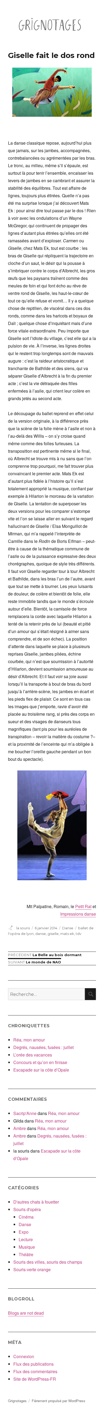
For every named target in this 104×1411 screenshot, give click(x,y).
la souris (23, 928)
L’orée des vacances (32, 1055)
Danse (67, 928)
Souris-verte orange (32, 1269)
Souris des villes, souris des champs (47, 1262)
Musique (27, 1247)
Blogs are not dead (26, 1313)
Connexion (23, 1356)
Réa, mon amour (29, 1040)
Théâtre (26, 1254)
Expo (24, 1232)
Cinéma (26, 1217)
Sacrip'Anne (25, 1113)
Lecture (26, 1239)
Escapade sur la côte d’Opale (41, 1070)
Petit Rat (83, 906)
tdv (78, 933)
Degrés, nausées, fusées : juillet (43, 1047)
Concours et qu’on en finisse (40, 1062)
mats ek (67, 933)
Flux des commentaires (35, 1371)
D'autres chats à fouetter (36, 1202)
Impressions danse (78, 914)
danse (40, 933)
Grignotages (17, 1400)
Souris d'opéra (27, 1209)
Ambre (19, 1128)
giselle (53, 933)
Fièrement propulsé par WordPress (58, 1400)
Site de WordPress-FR (34, 1379)
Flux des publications (33, 1364)
